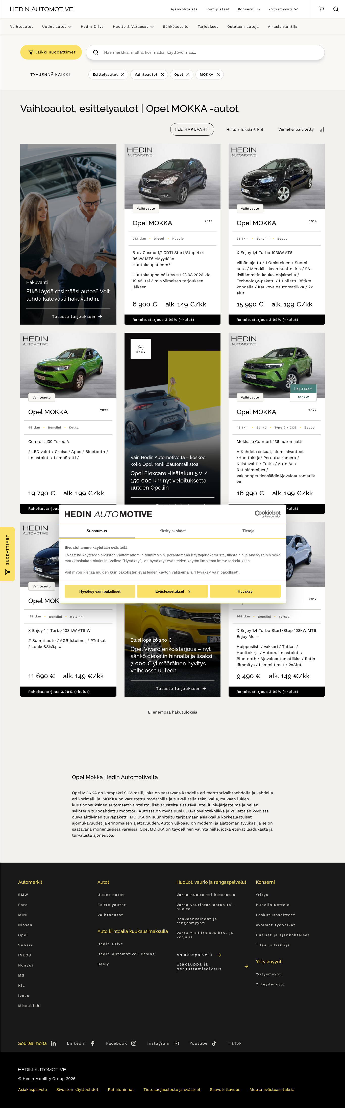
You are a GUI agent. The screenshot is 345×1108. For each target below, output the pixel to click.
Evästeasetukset (169, 591)
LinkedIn (76, 1043)
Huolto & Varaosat (130, 26)
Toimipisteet (218, 9)
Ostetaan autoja (243, 26)
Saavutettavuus (225, 1089)
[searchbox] (211, 52)
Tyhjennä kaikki (50, 74)
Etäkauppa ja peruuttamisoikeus (199, 966)
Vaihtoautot (21, 26)
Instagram (158, 1043)
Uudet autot (54, 26)
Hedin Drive (92, 26)
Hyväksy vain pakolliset (99, 591)
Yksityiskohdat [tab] (173, 531)
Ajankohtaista (184, 9)
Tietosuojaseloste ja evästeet (172, 1089)
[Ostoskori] (321, 9)
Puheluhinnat (121, 1089)
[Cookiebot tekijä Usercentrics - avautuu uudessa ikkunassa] (258, 514)
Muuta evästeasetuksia (272, 1089)
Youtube (199, 1043)
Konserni (246, 9)
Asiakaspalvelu (194, 954)
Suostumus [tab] (97, 531)
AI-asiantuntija (283, 26)
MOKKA (206, 74)
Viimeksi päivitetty (296, 129)
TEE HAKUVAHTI (192, 129)
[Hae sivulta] (336, 9)
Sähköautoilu (176, 26)
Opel (178, 74)
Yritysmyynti (280, 9)
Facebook (116, 1043)
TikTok (235, 1043)
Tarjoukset (208, 26)
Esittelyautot (105, 74)
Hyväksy (245, 591)
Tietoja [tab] (248, 531)
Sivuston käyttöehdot (77, 1089)
